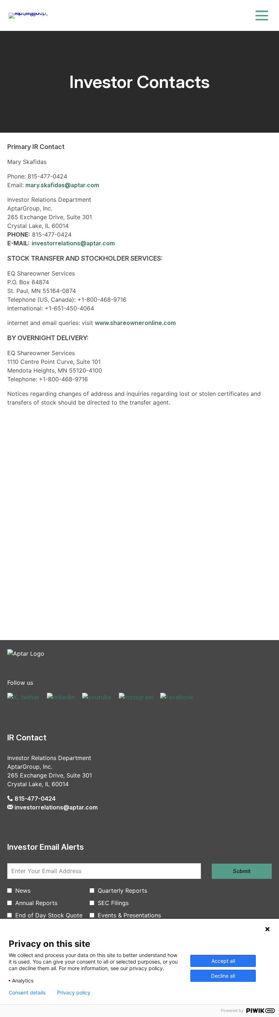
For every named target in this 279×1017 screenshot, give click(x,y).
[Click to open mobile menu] (261, 15)
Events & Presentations (129, 915)
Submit (242, 871)
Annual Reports (36, 903)
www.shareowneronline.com (135, 322)
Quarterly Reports (122, 890)
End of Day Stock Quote (48, 915)
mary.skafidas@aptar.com (62, 185)
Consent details (27, 993)
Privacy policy (73, 993)
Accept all (223, 961)
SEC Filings (113, 903)
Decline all (223, 976)
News (23, 890)
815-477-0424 (34, 798)
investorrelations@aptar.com (73, 243)
